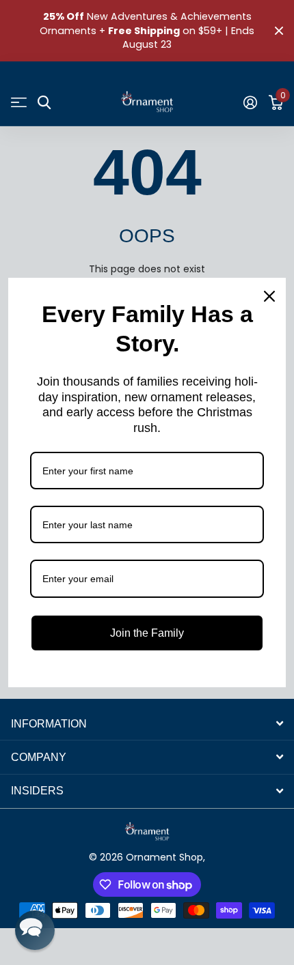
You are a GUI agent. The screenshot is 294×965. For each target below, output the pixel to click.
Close (279, 30)
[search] (44, 102)
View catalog (19, 103)
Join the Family (147, 633)
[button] (35, 930)
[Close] (269, 296)
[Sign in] (250, 102)
